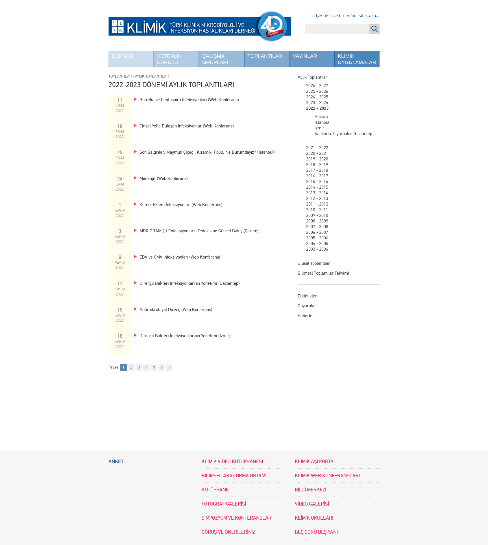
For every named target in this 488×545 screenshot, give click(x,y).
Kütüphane (215, 490)
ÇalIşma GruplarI (215, 59)
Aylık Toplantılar (312, 77)
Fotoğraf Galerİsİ (224, 504)
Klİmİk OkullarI (314, 518)
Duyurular (307, 305)
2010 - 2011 (317, 209)
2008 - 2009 (317, 221)
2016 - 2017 (317, 175)
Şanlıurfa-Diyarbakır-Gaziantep (343, 133)
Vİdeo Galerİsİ (312, 504)
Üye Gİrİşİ (332, 16)
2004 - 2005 (317, 243)
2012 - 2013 (317, 198)
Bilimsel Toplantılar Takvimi (323, 273)
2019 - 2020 (317, 159)
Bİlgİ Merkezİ (310, 490)
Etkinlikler (307, 296)
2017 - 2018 (317, 170)
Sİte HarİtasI (369, 16)
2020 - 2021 (317, 153)
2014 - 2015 (317, 187)
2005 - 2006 (317, 237)
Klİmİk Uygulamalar (357, 59)
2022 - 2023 (317, 108)
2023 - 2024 (317, 102)
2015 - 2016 (317, 181)
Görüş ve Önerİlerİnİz (228, 532)
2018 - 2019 (317, 164)
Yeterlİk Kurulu (169, 59)
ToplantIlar (264, 56)
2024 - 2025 (317, 97)
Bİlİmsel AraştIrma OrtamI (234, 476)
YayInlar (305, 56)
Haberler (306, 315)
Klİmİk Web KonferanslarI (327, 476)
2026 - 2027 (317, 85)
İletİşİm (316, 16)
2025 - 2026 (317, 91)
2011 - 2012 (317, 204)
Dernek (122, 56)
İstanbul (322, 122)
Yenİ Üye (349, 16)
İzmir (319, 128)
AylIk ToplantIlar (152, 76)
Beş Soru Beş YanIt (317, 532)
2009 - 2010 (317, 215)
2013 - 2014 (317, 192)
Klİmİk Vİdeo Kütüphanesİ (232, 462)
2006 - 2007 (317, 232)
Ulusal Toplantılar (314, 263)
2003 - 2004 (317, 249)
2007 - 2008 (317, 226)
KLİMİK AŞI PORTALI (316, 462)
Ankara (321, 116)
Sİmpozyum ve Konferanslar (236, 518)
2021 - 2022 (317, 147)
